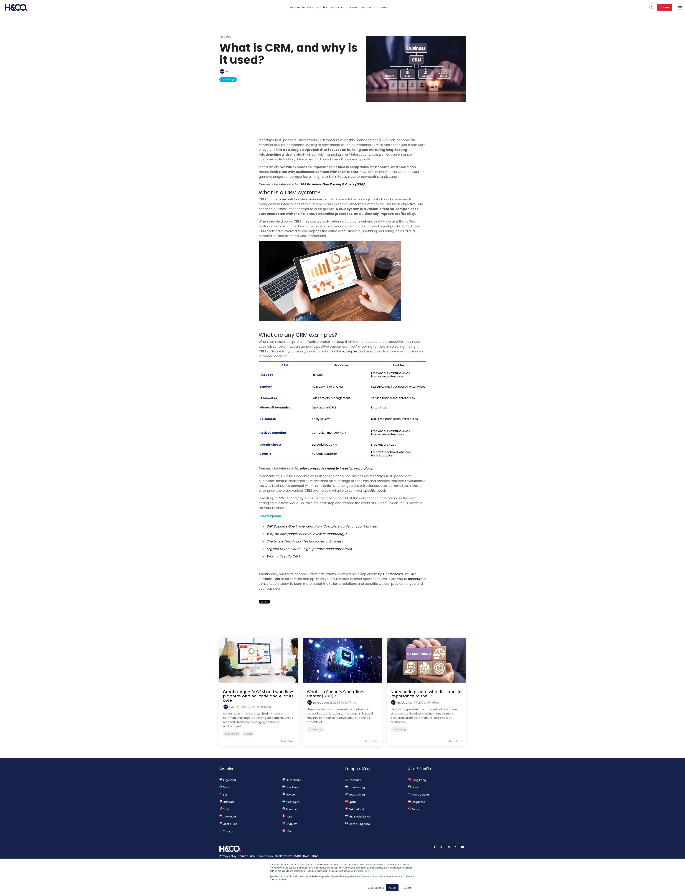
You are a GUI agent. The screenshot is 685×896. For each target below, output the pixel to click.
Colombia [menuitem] (229, 816)
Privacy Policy (363, 870)
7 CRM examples (344, 351)
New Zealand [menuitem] (420, 794)
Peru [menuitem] (288, 816)
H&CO (229, 71)
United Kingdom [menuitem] (359, 824)
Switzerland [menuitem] (356, 809)
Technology (228, 79)
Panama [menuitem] (291, 809)
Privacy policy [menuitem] (227, 856)
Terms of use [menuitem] (246, 856)
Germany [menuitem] (354, 780)
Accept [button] (392, 887)
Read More (287, 741)
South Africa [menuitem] (356, 794)
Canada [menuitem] (228, 802)
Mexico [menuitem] (290, 794)
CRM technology (290, 498)
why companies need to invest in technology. (336, 468)
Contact (383, 7)
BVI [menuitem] (224, 794)
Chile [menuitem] (225, 809)
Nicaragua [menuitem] (292, 802)
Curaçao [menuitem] (228, 831)
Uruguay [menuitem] (291, 824)
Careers (352, 7)
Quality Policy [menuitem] (283, 856)
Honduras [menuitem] (291, 787)
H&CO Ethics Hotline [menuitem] (305, 856)
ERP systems (393, 574)
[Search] (651, 7)
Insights (322, 7)
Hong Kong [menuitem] (418, 780)
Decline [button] (407, 887)
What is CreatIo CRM (283, 556)
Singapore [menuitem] (418, 802)
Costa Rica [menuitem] (229, 824)
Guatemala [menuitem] (293, 780)
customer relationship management (301, 199)
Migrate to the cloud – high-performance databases (309, 549)
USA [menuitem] (288, 831)
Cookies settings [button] (376, 887)
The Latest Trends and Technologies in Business (305, 541)
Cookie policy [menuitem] (265, 856)
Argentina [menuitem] (229, 780)
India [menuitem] (414, 787)
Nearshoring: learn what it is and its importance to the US (426, 694)
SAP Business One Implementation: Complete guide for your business (322, 526)
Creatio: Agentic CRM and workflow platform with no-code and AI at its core (258, 696)
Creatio (248, 733)
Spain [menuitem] (352, 802)
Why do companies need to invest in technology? (306, 534)
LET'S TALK (664, 7)
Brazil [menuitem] (226, 787)
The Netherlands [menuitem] (359, 816)
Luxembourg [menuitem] (356, 787)
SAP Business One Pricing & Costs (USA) (332, 184)
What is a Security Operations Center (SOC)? (336, 694)
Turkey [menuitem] (415, 809)
